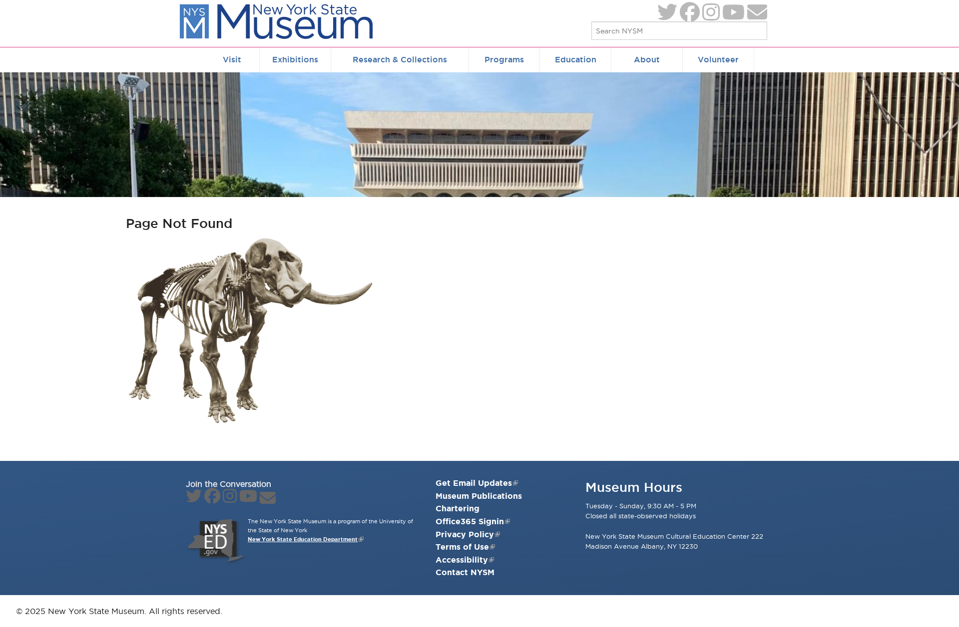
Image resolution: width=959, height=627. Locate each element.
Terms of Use (462, 546)
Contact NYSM (465, 572)
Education (575, 59)
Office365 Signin (470, 521)
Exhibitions (295, 59)
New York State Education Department (303, 539)
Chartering (458, 508)
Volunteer (718, 59)
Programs (504, 59)
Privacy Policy (465, 534)
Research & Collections (400, 59)
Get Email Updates (474, 482)
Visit (232, 59)
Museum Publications (479, 495)
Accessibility (462, 559)
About (647, 59)
